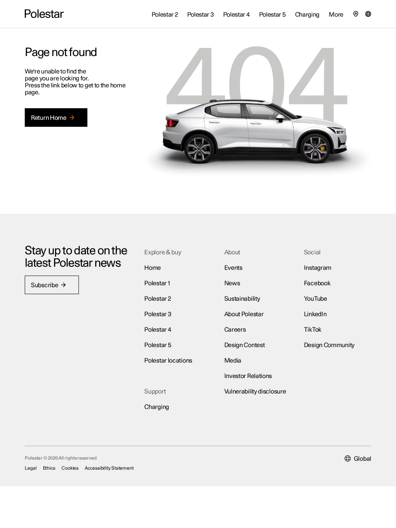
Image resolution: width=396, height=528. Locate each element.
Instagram (317, 268)
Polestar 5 (157, 345)
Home (152, 268)
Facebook (317, 283)
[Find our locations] (356, 14)
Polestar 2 (157, 299)
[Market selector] (368, 14)
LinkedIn (315, 314)
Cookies (70, 468)
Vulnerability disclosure (255, 391)
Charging (156, 407)
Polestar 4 (157, 330)
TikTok (312, 330)
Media (233, 361)
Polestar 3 (157, 314)
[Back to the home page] (44, 14)
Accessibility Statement (109, 468)
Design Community (329, 345)
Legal (31, 468)
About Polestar (244, 314)
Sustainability (242, 299)
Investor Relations (248, 376)
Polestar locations (168, 361)
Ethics (49, 468)
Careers (235, 330)
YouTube (315, 299)
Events (233, 268)
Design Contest (244, 345)
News (232, 283)
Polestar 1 (157, 283)
